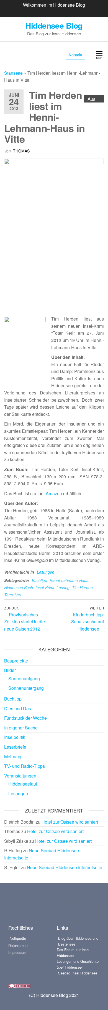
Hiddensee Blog (53, 25)
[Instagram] (34, 910)
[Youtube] (73, 910)
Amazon (54, 493)
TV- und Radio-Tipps (24, 766)
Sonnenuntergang (26, 688)
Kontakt (75, 55)
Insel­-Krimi (44, 587)
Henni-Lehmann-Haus (69, 580)
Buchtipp (39, 580)
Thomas (21, 151)
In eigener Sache (21, 727)
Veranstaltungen (20, 775)
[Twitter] (54, 910)
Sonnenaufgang (24, 678)
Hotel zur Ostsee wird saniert (70, 822)
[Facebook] (15, 910)
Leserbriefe (15, 747)
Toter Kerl (12, 595)
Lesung (63, 587)
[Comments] (92, 910)
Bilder (10, 670)
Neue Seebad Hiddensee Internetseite (64, 867)
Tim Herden (82, 587)
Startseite (13, 73)
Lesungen (45, 572)
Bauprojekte (16, 661)
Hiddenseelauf (22, 784)
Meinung (12, 756)
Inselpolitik (14, 737)
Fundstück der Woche (25, 718)
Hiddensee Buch (18, 587)
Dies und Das (17, 708)
